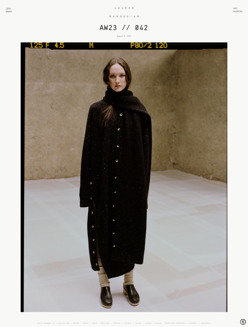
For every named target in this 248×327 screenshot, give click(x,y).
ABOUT (85, 323)
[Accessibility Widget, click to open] (243, 322)
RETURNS (116, 323)
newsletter (206, 323)
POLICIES (105, 323)
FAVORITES (237, 12)
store (94, 323)
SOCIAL (138, 323)
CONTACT (127, 323)
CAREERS (193, 323)
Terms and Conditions (175, 323)
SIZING (158, 323)
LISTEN (148, 323)
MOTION (76, 323)
